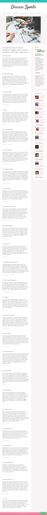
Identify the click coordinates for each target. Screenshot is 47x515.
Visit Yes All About (5, 201)
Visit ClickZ (4, 124)
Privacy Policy (15, 13)
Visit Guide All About (6, 163)
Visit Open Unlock (5, 346)
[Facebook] (20, 1)
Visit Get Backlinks (5, 457)
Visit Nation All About (6, 238)
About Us (8, 13)
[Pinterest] (24, 1)
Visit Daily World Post (6, 440)
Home (4, 13)
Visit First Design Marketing (7, 291)
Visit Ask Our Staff (5, 384)
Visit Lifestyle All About (6, 183)
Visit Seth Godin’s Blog (6, 86)
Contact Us (39, 13)
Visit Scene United (5, 404)
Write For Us (32, 13)
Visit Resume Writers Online (7, 220)
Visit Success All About (6, 144)
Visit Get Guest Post (6, 493)
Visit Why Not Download (7, 328)
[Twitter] (26, 1)
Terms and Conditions (24, 13)
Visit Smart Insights (6, 104)
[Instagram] (22, 1)
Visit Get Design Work (6, 474)
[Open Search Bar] (43, 13)
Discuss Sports (23, 7)
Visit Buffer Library (5, 68)
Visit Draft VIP (4, 256)
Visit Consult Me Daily (6, 365)
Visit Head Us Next (5, 423)
